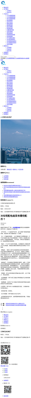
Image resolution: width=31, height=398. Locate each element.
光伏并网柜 (10, 44)
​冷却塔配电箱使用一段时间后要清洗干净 (14, 190)
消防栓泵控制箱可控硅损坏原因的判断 (16, 305)
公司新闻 (9, 47)
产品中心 (6, 13)
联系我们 (6, 54)
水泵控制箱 (10, 31)
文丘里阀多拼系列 (11, 42)
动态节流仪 (10, 21)
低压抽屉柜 (10, 20)
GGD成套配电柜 (11, 17)
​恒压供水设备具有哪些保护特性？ (13, 185)
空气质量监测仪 (11, 38)
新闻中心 (6, 46)
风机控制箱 (10, 23)
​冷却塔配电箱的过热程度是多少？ (13, 195)
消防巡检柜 (10, 33)
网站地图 (3, 366)
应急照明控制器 (11, 34)
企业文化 (9, 12)
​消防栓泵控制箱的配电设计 (11, 196)
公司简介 (9, 10)
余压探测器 (10, 36)
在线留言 (6, 52)
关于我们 (6, 9)
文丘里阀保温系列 (11, 41)
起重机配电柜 (10, 29)
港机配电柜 (10, 25)
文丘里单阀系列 (11, 39)
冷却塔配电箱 (16, 227)
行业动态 (9, 49)
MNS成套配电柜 (11, 18)
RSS (7, 366)
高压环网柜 (10, 26)
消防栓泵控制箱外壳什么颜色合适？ (15, 303)
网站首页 (6, 7)
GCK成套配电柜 (11, 15)
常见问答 (9, 50)
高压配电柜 (10, 28)
